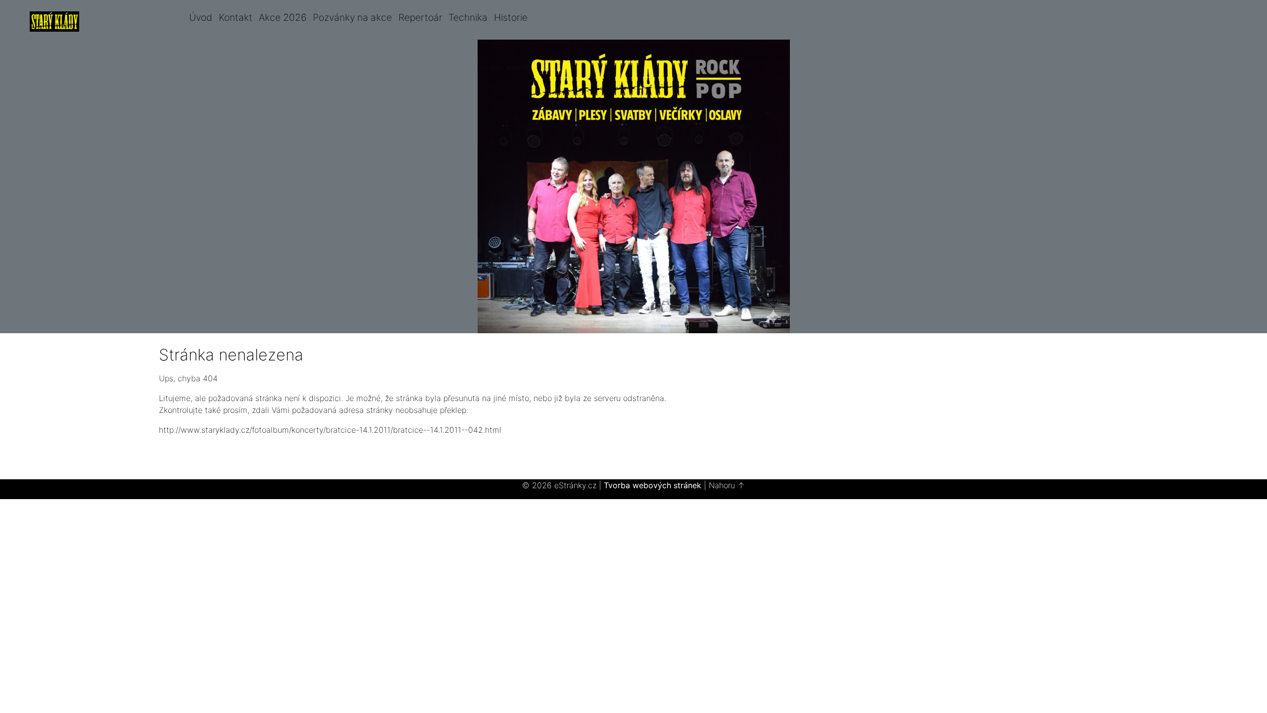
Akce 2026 (282, 17)
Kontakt (235, 17)
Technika (467, 17)
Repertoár (420, 17)
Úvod (200, 17)
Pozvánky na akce (352, 17)
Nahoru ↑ (727, 485)
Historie (511, 17)
